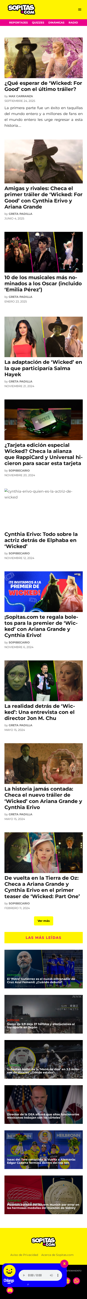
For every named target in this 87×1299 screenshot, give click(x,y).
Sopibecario (19, 470)
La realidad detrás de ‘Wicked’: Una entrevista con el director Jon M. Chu (39, 712)
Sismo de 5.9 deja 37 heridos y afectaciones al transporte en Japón (41, 1025)
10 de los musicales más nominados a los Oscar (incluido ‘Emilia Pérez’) (43, 283)
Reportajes (18, 22)
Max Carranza (21, 96)
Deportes (14, 975)
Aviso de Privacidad (24, 1255)
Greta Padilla (20, 214)
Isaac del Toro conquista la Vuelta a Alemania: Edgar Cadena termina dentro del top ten (41, 1161)
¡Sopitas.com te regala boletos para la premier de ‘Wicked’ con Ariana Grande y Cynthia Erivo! (41, 626)
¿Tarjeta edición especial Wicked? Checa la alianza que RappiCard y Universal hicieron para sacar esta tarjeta (43, 454)
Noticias (13, 1020)
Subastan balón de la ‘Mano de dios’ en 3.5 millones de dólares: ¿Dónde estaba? (43, 1070)
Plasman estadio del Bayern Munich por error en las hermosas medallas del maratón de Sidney (43, 1206)
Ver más (44, 921)
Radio (73, 22)
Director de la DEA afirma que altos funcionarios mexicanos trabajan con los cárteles (43, 1116)
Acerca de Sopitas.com (57, 1255)
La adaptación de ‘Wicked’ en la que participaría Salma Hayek (43, 368)
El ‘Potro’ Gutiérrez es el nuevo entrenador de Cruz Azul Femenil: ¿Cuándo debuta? (41, 980)
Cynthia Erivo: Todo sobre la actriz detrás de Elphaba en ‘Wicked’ (41, 540)
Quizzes (38, 22)
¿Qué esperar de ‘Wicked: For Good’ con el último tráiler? (43, 86)
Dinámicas (56, 22)
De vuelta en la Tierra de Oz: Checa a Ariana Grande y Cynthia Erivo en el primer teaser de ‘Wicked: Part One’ (42, 887)
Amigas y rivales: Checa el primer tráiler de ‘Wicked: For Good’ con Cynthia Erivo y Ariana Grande (43, 197)
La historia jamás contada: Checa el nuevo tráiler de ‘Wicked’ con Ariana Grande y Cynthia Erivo (43, 798)
